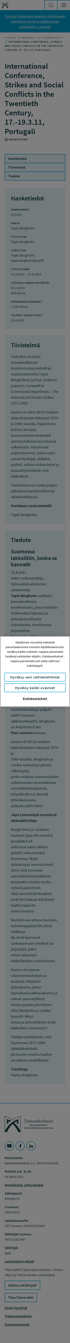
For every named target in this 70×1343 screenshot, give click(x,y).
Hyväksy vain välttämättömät (35, 677)
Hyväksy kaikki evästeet (35, 688)
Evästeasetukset (35, 698)
